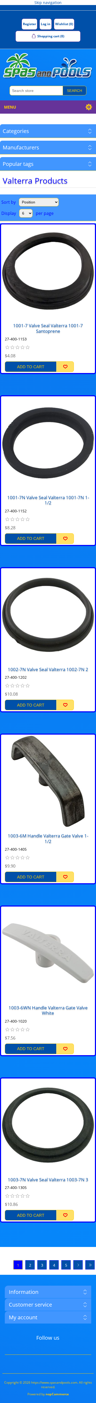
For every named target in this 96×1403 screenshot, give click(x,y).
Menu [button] (10, 107)
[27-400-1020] (48, 953)
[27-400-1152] (48, 443)
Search (74, 90)
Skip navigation (48, 2)
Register (29, 24)
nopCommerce (57, 1394)
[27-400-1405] (48, 781)
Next (78, 1264)
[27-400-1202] (48, 614)
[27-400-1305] (48, 1125)
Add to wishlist (65, 366)
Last (90, 1264)
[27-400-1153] (48, 271)
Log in (45, 24)
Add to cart (30, 367)
